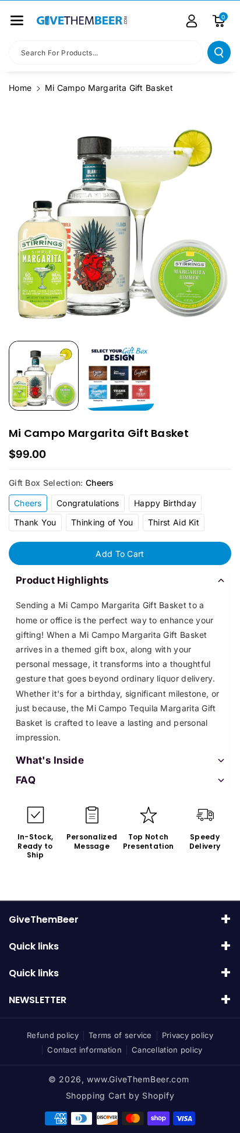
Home (20, 88)
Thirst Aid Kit (173, 522)
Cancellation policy (167, 1049)
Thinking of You (102, 522)
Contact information (84, 1049)
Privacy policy (187, 1035)
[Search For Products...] (219, 52)
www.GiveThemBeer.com (138, 1079)
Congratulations (88, 503)
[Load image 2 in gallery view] (119, 376)
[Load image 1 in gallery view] (44, 376)
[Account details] (191, 21)
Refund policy (53, 1035)
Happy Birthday (165, 503)
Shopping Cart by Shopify (120, 1095)
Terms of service (120, 1035)
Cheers (28, 503)
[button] (17, 20)
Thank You (35, 522)
